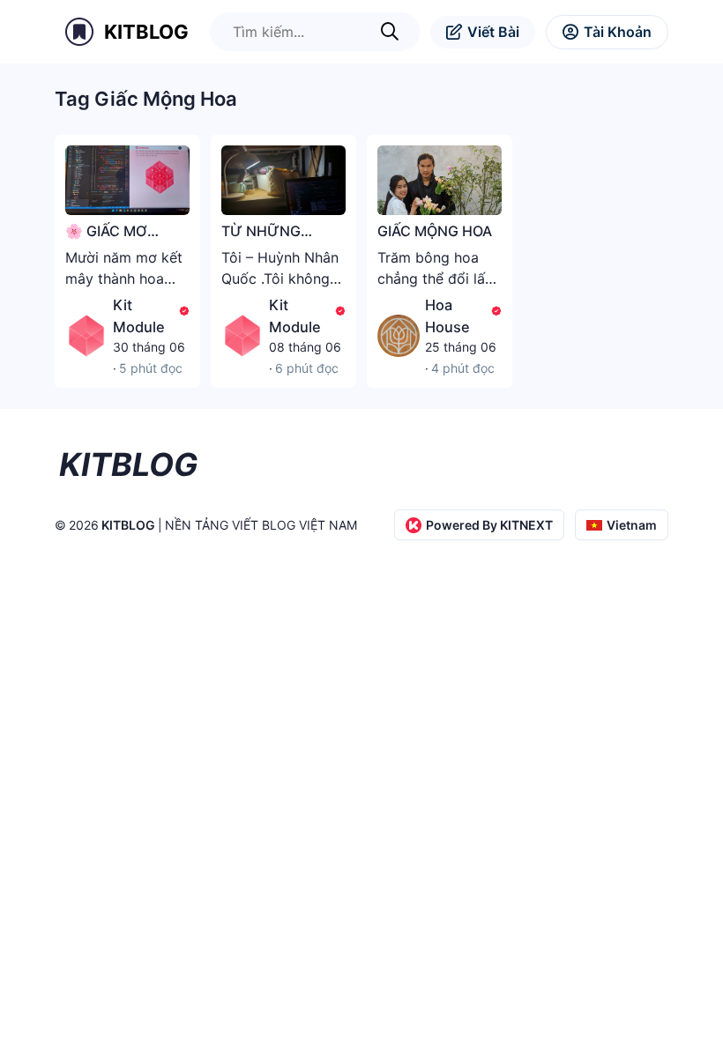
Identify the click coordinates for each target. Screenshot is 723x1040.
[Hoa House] (398, 336)
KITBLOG (146, 31)
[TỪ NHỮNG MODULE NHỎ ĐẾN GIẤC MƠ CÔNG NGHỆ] (283, 180)
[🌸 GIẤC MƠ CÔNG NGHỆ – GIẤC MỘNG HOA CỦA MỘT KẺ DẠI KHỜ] (127, 180)
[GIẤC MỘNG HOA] (439, 180)
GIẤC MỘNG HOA (434, 231)
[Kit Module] (86, 336)
